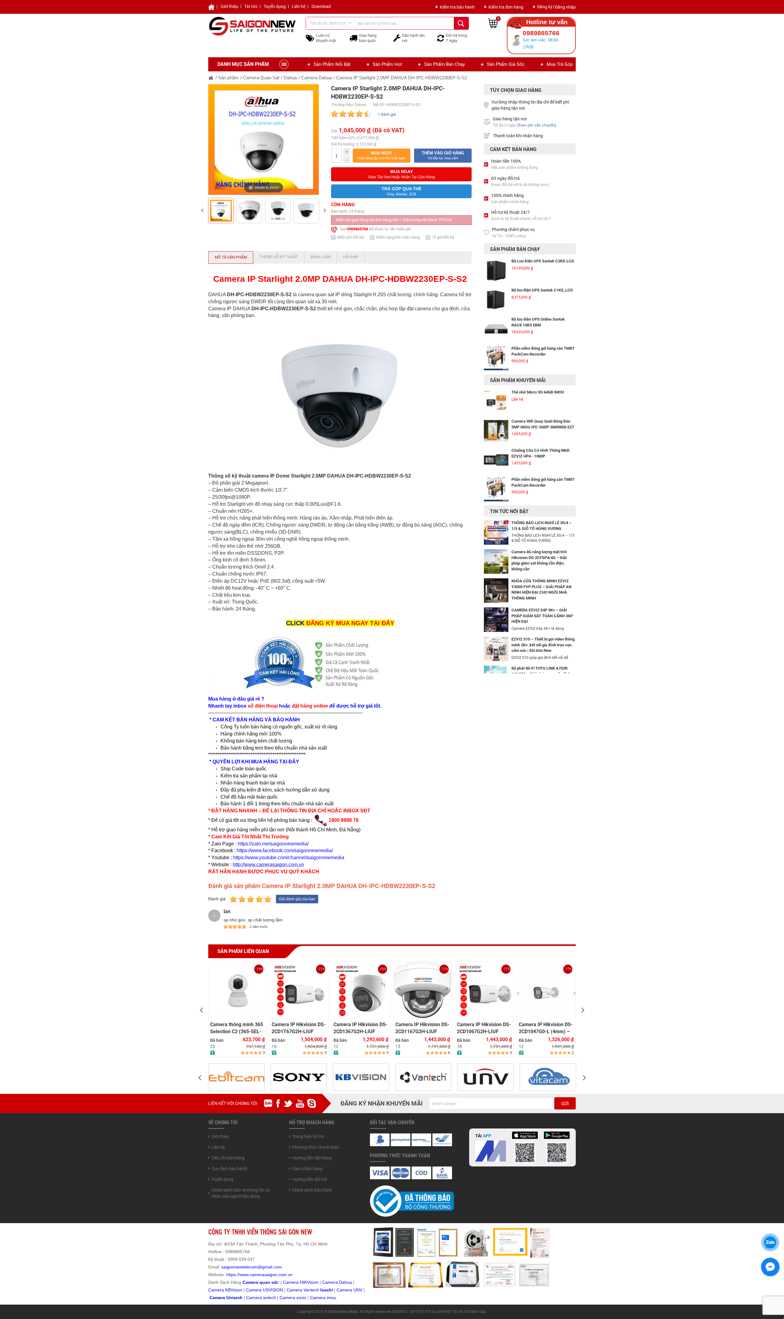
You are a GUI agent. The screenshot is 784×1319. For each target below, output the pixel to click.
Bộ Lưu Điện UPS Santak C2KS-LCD (542, 260)
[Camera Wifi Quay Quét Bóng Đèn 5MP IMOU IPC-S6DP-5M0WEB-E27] (496, 430)
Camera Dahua (337, 1282)
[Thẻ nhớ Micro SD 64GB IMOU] (496, 401)
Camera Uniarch (226, 1297)
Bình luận (320, 257)
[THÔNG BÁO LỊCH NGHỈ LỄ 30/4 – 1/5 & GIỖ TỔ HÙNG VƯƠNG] (496, 532)
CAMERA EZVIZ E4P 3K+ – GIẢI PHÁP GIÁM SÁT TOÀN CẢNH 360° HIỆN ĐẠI (542, 616)
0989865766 (357, 229)
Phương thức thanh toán (315, 1147)
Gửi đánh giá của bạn (297, 899)
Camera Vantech (303, 1289)
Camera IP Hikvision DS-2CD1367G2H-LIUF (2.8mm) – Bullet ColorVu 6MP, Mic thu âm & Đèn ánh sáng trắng (299, 1028)
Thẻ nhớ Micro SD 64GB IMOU (537, 391)
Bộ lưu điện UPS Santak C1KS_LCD (542, 289)
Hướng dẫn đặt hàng (312, 1157)
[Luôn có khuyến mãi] (310, 37)
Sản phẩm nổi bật (332, 64)
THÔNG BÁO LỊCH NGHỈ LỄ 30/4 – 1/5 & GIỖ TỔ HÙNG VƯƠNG (541, 525)
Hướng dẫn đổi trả (309, 1179)
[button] (381, 156)
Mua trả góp (560, 64)
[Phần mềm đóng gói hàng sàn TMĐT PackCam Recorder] (496, 357)
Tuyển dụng (275, 6)
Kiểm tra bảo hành (457, 7)
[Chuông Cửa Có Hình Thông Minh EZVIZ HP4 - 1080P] (496, 459)
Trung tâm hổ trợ (308, 1136)
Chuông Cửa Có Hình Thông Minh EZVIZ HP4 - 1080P (540, 453)
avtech (269, 1297)
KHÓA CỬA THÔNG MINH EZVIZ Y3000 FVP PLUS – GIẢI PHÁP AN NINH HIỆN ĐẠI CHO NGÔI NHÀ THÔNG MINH (541, 589)
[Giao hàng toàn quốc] (353, 38)
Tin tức (251, 6)
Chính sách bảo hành (312, 1190)
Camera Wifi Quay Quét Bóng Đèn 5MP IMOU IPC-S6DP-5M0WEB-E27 (542, 423)
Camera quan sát (260, 1282)
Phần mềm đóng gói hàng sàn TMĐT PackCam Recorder (543, 351)
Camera (254, 1297)
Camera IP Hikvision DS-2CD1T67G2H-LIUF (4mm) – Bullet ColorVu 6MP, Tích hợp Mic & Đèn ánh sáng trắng (237, 1028)
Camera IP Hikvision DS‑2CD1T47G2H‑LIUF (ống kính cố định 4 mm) (545, 976)
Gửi (565, 1103)
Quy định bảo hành (229, 1168)
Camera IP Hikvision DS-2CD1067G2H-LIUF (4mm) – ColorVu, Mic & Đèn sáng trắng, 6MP (422, 1028)
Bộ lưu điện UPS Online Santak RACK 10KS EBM (538, 321)
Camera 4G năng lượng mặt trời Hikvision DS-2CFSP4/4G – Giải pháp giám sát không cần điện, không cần (539, 560)
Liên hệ (298, 6)
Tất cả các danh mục (328, 23)
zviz (302, 1297)
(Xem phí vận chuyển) (536, 125)
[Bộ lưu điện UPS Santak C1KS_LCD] (496, 299)
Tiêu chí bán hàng (228, 1157)
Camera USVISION (264, 1289)
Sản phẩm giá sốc (506, 64)
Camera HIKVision (300, 1282)
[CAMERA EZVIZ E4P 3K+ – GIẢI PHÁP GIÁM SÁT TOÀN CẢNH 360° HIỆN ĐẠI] (496, 619)
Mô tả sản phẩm (231, 257)
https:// (232, 1274)
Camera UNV (349, 1289)
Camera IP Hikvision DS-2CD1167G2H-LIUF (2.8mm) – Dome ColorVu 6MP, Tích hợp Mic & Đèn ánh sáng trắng (361, 1028)
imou (331, 1297)
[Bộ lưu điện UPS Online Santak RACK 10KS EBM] (496, 328)
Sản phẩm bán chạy (444, 64)
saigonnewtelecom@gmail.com (251, 1266)
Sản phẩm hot (387, 64)
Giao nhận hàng (307, 1168)
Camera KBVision (225, 1289)
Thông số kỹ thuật (278, 257)
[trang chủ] (211, 77)
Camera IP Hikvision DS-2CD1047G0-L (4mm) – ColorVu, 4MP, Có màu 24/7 (484, 1028)
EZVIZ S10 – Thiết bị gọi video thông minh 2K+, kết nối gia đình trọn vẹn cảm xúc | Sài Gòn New (543, 645)
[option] (263, 139)
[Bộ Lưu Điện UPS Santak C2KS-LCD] (496, 270)
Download (321, 6)
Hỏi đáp (350, 257)
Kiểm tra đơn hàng (505, 7)
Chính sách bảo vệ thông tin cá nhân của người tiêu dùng (240, 1193)
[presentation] (201, 1009)
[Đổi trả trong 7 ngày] (440, 37)
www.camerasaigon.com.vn (265, 1274)
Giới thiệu (229, 6)
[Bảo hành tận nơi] (397, 37)
